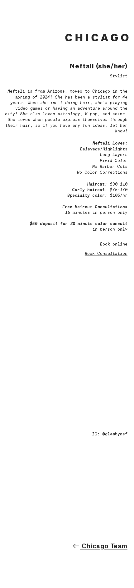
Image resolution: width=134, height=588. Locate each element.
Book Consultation (106, 253)
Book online (113, 244)
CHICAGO (98, 37)
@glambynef (114, 434)
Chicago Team (103, 546)
